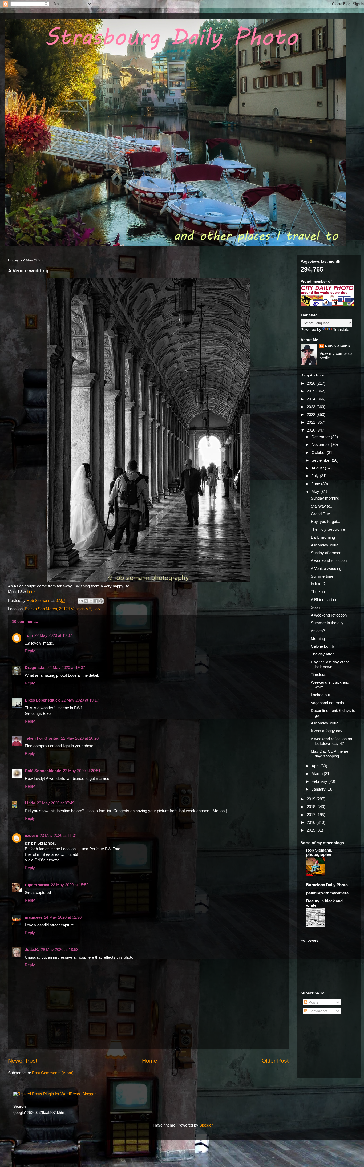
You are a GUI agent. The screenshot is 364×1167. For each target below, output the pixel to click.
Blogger (205, 1125)
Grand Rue (320, 514)
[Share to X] (91, 601)
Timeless (318, 674)
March (318, 773)
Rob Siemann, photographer (319, 852)
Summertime (322, 576)
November (321, 444)
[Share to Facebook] (96, 601)
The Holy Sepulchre (328, 529)
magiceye (33, 917)
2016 (311, 822)
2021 (311, 422)
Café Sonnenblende (43, 770)
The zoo (318, 591)
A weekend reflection (329, 560)
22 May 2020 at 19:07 (53, 635)
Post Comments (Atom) (53, 1073)
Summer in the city (327, 623)
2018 (311, 806)
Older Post (275, 1060)
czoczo (31, 835)
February (320, 781)
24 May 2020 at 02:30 (63, 917)
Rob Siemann (337, 346)
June (316, 483)
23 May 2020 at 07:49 (55, 803)
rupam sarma (37, 884)
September (322, 460)
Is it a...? (318, 584)
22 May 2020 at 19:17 (80, 700)
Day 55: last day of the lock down (330, 664)
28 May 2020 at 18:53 (59, 949)
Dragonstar (35, 667)
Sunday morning (325, 498)
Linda (30, 803)
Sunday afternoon (326, 552)
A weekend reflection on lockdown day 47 (331, 741)
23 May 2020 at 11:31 (58, 835)
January (319, 789)
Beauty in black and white (324, 903)
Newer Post (22, 1060)
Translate (341, 329)
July (316, 475)
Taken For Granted (42, 738)
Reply (30, 651)
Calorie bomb (322, 646)
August (318, 468)
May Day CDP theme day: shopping (329, 753)
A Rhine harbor (324, 599)
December (321, 437)
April (316, 766)
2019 (311, 799)
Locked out (320, 694)
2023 (311, 406)
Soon (315, 607)
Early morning (323, 537)
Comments (317, 1011)
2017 (311, 814)
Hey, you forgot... (325, 521)
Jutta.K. (32, 949)
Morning (318, 638)
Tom (29, 635)
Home (149, 1060)
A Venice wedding (326, 568)
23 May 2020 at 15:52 (69, 884)
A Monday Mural (325, 545)
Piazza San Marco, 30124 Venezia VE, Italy (62, 608)
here (31, 591)
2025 (311, 391)
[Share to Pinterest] (101, 601)
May (316, 491)
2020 (311, 430)
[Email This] (80, 601)
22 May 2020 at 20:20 (80, 738)
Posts (312, 1002)
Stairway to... (322, 506)
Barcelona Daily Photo (327, 884)
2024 (311, 399)
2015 (311, 830)
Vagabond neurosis (327, 702)
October (319, 452)
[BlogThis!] (85, 601)
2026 (311, 383)
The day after (322, 654)
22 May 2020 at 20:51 (81, 770)
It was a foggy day (326, 730)
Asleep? (318, 631)
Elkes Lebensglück (42, 700)
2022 (311, 414)
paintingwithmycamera (327, 893)
